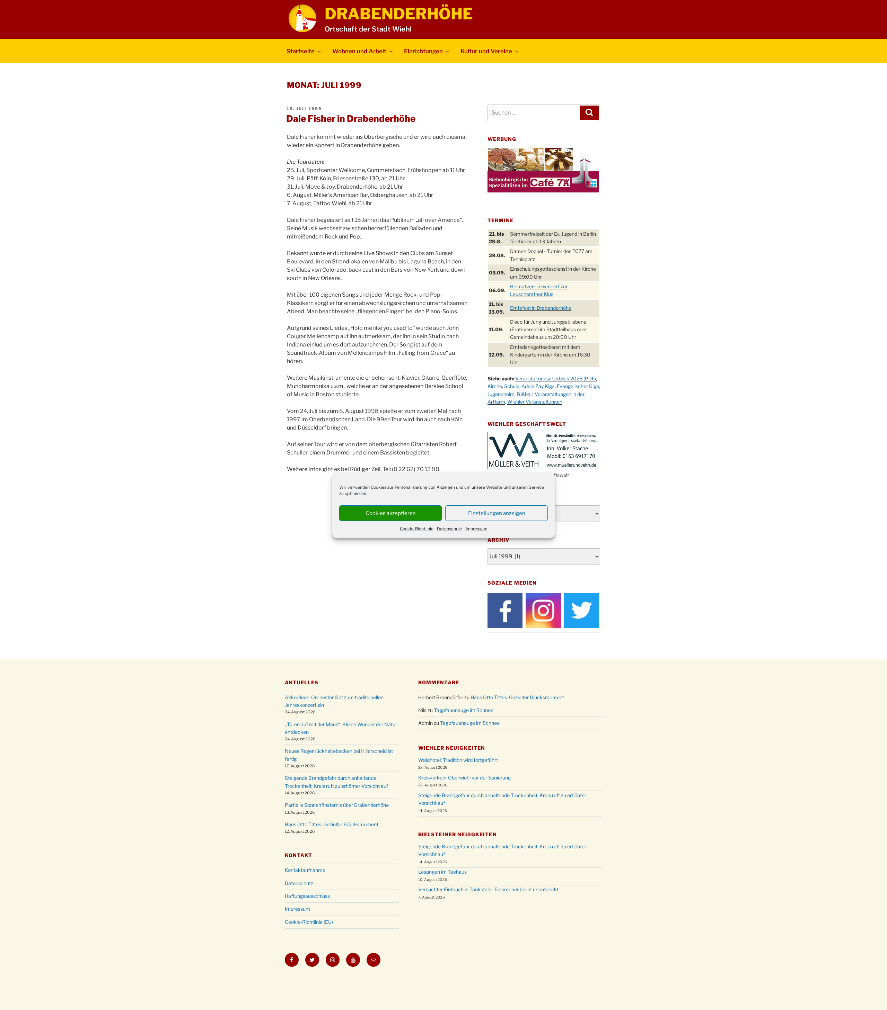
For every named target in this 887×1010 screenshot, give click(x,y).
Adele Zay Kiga (538, 386)
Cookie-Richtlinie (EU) (309, 922)
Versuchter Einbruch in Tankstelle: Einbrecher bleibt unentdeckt (488, 889)
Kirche (495, 386)
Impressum (477, 528)
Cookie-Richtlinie (416, 528)
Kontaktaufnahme (305, 870)
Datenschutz (449, 528)
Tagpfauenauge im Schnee (463, 710)
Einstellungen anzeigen (496, 513)
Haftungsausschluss (307, 896)
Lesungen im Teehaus (442, 872)
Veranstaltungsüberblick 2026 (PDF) (555, 378)
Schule (511, 386)
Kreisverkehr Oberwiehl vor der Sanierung (464, 778)
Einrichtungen (423, 51)
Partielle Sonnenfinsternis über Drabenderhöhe (337, 805)
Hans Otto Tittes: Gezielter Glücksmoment (331, 824)
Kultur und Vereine (486, 51)
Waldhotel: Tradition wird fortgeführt (458, 760)
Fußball (525, 394)
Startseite (301, 51)
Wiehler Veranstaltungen (534, 402)
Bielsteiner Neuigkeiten (457, 834)
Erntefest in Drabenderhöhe (540, 308)
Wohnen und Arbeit (359, 51)
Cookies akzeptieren (391, 513)
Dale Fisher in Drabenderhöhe (350, 118)
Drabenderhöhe (399, 13)
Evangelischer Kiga (578, 386)
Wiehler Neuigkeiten (451, 748)
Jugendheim (501, 394)
